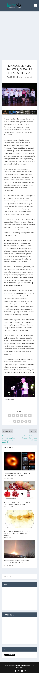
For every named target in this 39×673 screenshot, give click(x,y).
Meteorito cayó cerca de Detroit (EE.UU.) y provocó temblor (16, 561)
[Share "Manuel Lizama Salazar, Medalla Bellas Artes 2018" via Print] (30, 415)
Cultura (20, 77)
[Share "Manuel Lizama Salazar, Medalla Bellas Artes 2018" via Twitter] (13, 415)
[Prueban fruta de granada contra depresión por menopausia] (19, 490)
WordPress (19, 667)
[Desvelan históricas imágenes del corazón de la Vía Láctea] (19, 461)
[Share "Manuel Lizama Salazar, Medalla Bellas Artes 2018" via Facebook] (9, 415)
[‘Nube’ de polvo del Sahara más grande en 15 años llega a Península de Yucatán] (19, 519)
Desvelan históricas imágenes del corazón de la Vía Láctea (17, 474)
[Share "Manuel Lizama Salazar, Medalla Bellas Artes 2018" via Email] (26, 415)
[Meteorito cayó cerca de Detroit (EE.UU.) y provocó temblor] (19, 549)
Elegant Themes (19, 665)
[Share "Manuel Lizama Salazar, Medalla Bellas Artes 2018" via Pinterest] (22, 415)
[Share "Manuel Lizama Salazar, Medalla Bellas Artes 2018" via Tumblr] (17, 415)
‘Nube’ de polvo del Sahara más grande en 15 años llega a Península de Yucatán (19, 533)
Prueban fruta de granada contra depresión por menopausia (17, 503)
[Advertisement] (19, 32)
